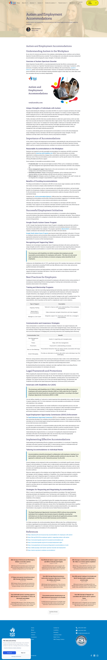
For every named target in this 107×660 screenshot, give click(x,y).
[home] (12, 3)
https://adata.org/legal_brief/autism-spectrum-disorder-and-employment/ (47, 547)
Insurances (34, 637)
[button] (25, 3)
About (32, 630)
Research (56, 632)
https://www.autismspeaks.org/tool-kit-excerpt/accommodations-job (45, 540)
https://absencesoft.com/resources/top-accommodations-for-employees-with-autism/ (50, 535)
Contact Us (80, 2)
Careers (40, 2)
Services (32, 2)
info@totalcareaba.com (84, 633)
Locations (56, 630)
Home (18, 2)
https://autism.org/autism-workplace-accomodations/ (41, 550)
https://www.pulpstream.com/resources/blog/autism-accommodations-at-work (48, 545)
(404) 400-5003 (82, 630)
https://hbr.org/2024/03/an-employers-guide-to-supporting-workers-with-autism (48, 537)
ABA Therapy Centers (59, 639)
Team (32, 639)
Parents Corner (62, 2)
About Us (24, 2)
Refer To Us (57, 637)
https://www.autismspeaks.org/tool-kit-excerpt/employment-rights (45, 542)
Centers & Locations (50, 2)
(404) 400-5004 (82, 627)
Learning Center (58, 634)
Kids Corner (72, 2)
